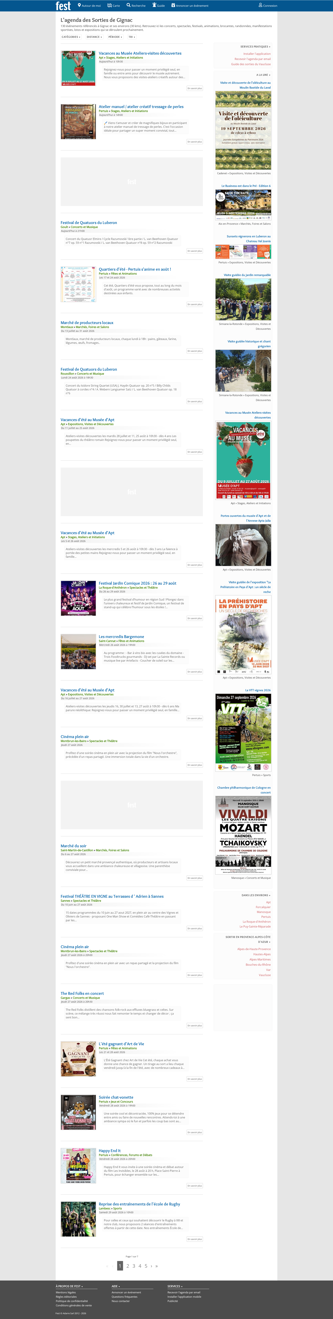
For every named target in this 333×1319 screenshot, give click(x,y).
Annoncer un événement (192, 6)
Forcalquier (263, 907)
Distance (94, 36)
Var (268, 970)
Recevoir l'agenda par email (253, 59)
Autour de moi (91, 6)
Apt (268, 902)
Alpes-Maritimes (260, 959)
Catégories (71, 36)
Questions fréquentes (124, 1296)
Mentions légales (66, 1292)
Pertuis (266, 917)
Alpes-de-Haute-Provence (254, 949)
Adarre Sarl (68, 1313)
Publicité (173, 1301)
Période (115, 36)
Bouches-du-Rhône (258, 965)
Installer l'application (257, 54)
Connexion (270, 6)
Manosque (264, 912)
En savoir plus (195, 88)
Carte (116, 6)
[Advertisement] (132, 181)
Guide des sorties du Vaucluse (251, 64)
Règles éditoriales (66, 1296)
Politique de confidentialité (72, 1301)
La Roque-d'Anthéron (257, 922)
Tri (132, 36)
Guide (161, 6)
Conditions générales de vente (74, 1305)
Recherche (139, 6)
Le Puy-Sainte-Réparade (255, 926)
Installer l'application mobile (184, 1296)
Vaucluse (265, 975)
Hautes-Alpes (262, 954)
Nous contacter (121, 1301)
